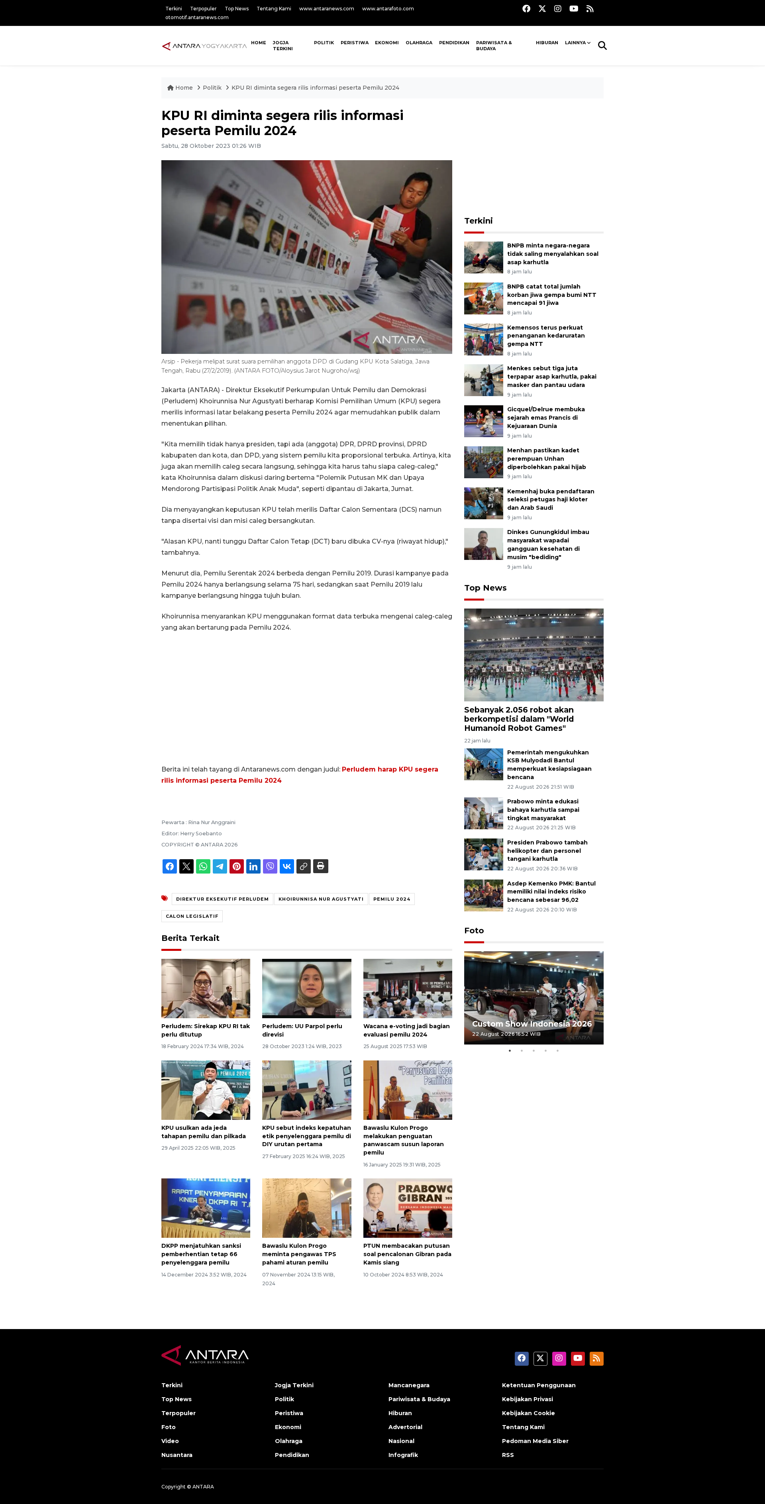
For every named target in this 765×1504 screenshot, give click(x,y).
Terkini (173, 9)
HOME (258, 42)
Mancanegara (409, 1385)
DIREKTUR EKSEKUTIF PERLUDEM (222, 899)
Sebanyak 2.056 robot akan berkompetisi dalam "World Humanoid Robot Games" (519, 719)
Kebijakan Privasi (527, 1399)
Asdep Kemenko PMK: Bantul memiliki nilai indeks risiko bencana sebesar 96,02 (551, 892)
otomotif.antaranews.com (197, 17)
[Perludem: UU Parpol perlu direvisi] (306, 988)
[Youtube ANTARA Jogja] (574, 8)
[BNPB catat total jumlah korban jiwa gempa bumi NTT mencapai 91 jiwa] (483, 298)
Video (170, 1441)
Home (184, 87)
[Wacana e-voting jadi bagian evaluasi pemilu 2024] (407, 988)
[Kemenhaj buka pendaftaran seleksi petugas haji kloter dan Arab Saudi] (483, 503)
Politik (324, 42)
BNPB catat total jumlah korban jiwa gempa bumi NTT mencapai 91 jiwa (551, 295)
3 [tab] (534, 1050)
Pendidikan (454, 42)
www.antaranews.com (326, 9)
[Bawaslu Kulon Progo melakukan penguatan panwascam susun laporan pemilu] (407, 1090)
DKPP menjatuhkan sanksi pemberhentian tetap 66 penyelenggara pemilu (201, 1254)
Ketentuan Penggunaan (539, 1385)
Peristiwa (355, 42)
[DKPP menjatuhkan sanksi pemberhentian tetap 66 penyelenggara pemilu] (205, 1207)
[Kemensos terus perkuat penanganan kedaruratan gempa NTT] (483, 339)
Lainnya (575, 42)
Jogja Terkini (283, 45)
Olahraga (419, 42)
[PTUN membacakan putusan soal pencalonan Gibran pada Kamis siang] (407, 1207)
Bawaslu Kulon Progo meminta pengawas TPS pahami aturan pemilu (299, 1254)
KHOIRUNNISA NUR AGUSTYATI (321, 899)
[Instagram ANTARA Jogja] (557, 8)
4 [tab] (546, 1050)
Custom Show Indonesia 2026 (532, 1024)
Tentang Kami (274, 9)
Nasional (401, 1441)
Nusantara (176, 1455)
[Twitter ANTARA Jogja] (542, 8)
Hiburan (547, 42)
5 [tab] (558, 1050)
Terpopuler (203, 9)
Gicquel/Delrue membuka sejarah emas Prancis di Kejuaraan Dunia (546, 418)
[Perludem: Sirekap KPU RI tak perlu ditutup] (205, 988)
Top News (237, 9)
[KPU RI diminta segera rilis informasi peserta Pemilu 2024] (534, 654)
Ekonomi (387, 42)
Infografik (403, 1455)
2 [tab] (522, 1050)
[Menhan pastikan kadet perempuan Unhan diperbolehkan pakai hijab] (483, 461)
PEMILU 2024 (391, 899)
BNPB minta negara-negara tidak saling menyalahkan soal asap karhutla (552, 254)
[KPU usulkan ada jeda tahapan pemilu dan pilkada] (205, 1090)
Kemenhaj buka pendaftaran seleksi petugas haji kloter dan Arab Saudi (550, 500)
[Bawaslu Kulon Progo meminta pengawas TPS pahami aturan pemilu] (306, 1207)
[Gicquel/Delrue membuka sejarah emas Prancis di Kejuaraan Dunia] (483, 420)
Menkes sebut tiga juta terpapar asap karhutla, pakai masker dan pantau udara (551, 377)
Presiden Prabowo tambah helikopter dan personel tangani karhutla (547, 851)
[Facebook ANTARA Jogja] (526, 8)
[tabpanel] (534, 997)
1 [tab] (510, 1050)
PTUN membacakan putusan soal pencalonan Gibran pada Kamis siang (407, 1254)
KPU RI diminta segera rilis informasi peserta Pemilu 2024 (315, 87)
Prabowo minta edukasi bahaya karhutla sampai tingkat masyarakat (543, 810)
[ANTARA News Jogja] (204, 45)
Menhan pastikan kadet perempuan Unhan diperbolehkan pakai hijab (546, 459)
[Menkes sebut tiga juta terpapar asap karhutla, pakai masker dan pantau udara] (483, 380)
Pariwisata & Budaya (494, 45)
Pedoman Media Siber (535, 1441)
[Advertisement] (306, 698)
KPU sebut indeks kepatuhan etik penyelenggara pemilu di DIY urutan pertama (306, 1136)
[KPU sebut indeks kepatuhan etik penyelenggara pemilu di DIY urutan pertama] (306, 1090)
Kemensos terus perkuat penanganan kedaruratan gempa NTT (546, 336)
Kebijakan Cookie (528, 1413)
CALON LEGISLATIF (192, 916)
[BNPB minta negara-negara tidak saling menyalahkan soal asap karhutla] (483, 257)
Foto (474, 930)
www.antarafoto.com (388, 9)
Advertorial (405, 1427)
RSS (508, 1455)
